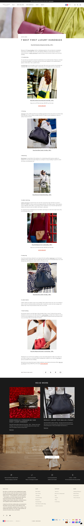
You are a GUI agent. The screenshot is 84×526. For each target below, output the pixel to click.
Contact (56, 497)
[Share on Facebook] (45, 372)
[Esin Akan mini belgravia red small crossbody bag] (42, 334)
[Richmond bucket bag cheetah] (42, 177)
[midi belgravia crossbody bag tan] (42, 228)
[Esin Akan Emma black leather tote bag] (42, 133)
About (42, 4)
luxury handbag (31, 50)
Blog (56, 495)
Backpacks (38, 499)
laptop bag (52, 258)
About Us (57, 491)
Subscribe (52, 457)
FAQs (56, 499)
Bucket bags (23, 158)
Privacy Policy (76, 495)
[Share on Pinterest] (55, 372)
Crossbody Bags (39, 497)
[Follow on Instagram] (6, 515)
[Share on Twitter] (50, 372)
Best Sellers (20, 4)
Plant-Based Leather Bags (41, 503)
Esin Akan (59, 358)
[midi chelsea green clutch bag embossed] (42, 83)
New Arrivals (30, 4)
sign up (49, 1)
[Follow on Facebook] (3, 515)
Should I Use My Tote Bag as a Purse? (58, 420)
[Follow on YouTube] (10, 515)
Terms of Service (76, 497)
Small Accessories (39, 505)
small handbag (45, 315)
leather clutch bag (33, 53)
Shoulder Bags (38, 501)
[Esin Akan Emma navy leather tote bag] (42, 277)
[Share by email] (60, 372)
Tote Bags (38, 495)
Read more (11, 429)
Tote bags (23, 113)
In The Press (57, 501)
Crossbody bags (24, 65)
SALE (13, 4)
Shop (37, 4)
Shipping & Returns (77, 491)
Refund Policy (76, 493)
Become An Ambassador (60, 493)
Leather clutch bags (25, 202)
